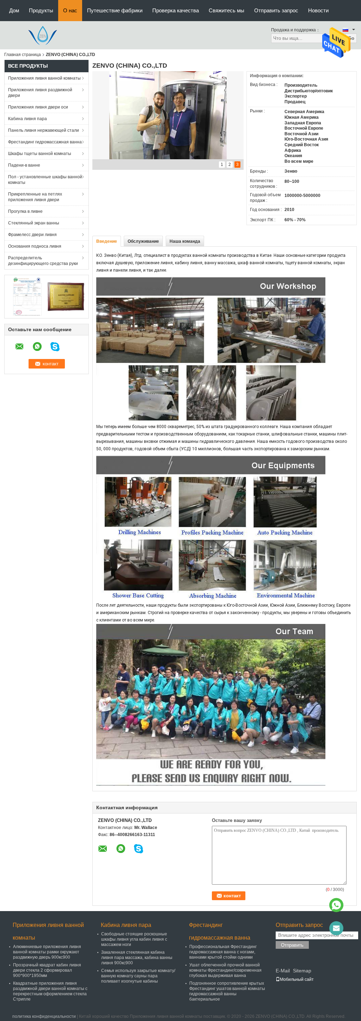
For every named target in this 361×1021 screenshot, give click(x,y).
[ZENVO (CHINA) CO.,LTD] (43, 34)
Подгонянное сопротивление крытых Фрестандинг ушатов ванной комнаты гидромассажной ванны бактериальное (227, 991)
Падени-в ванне (24, 165)
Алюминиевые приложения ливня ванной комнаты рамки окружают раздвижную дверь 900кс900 (47, 952)
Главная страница (22, 54)
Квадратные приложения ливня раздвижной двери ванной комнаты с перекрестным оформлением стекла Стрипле (50, 991)
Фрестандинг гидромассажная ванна (45, 142)
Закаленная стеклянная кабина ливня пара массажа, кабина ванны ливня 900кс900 (136, 957)
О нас (70, 10)
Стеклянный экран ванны (33, 223)
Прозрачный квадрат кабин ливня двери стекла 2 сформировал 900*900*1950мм (47, 970)
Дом (14, 10)
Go (351, 38)
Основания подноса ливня (34, 246)
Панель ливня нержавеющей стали (43, 130)
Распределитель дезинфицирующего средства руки (43, 260)
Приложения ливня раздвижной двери (40, 92)
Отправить (292, 945)
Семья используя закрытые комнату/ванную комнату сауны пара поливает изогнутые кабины (138, 976)
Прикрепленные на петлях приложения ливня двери (35, 197)
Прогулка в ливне (25, 211)
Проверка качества (175, 10)
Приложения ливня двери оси (38, 107)
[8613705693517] (336, 905)
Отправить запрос (276, 10)
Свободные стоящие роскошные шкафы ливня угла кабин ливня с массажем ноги (134, 939)
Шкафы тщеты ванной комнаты (39, 153)
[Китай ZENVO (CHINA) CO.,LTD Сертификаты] (27, 296)
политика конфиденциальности (44, 1016)
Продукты (41, 10)
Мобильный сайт (297, 979)
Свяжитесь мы (226, 10)
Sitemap (302, 970)
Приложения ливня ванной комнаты (44, 78)
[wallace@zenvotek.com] (336, 928)
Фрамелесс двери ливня (32, 234)
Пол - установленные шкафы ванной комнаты (45, 179)
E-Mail (283, 970)
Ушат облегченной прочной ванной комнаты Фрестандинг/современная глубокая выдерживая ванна (225, 970)
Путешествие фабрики (114, 10)
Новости (318, 10)
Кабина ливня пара (27, 118)
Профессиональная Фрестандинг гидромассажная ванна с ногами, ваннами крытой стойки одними (223, 952)
